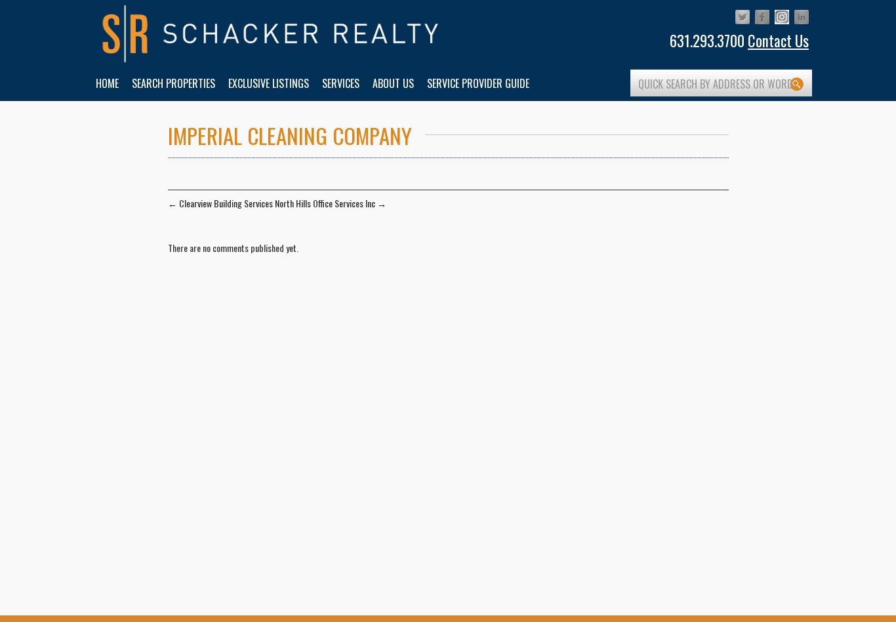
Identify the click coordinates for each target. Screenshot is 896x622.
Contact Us (778, 41)
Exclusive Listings (268, 83)
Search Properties (173, 83)
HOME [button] (107, 83)
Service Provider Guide (478, 83)
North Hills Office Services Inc (330, 203)
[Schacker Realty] (271, 34)
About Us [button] (393, 83)
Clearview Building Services (220, 203)
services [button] (340, 83)
